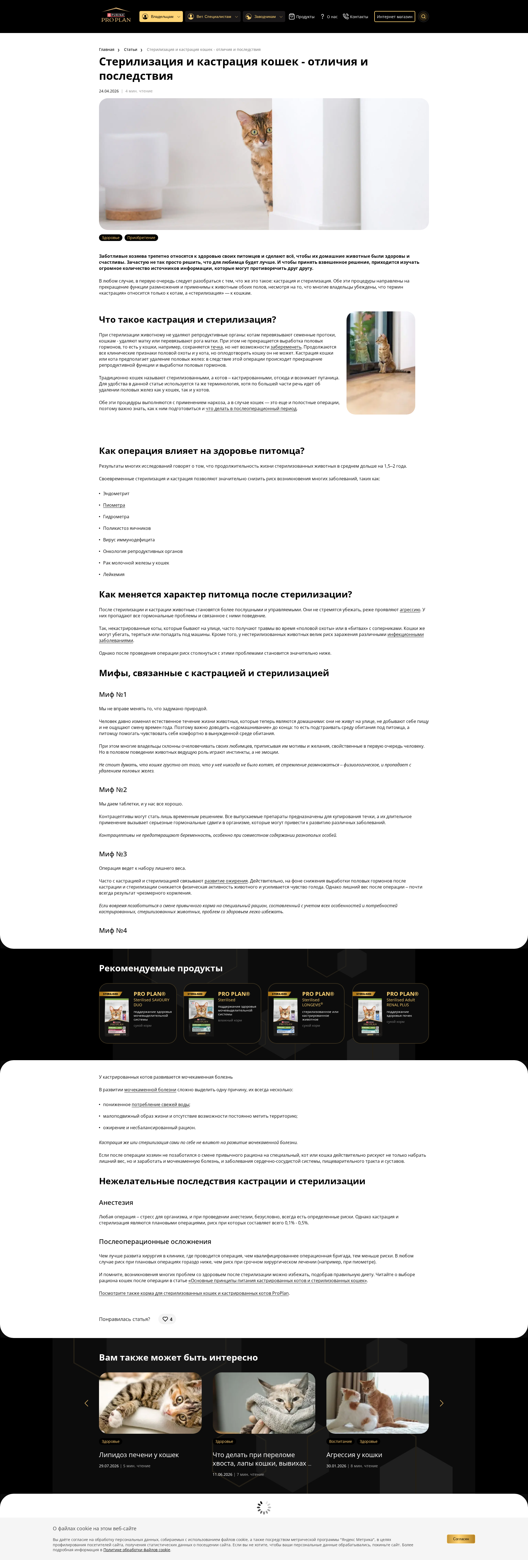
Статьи (130, 49)
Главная (106, 49)
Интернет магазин (395, 16)
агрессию (410, 610)
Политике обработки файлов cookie (136, 1549)
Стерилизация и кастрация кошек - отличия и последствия (204, 49)
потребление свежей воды (160, 1104)
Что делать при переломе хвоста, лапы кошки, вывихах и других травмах (149, 1463)
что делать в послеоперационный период (251, 408)
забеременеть (286, 347)
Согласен (461, 1539)
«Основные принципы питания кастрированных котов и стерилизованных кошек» (277, 1280)
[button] (86, 1403)
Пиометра (114, 505)
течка (217, 347)
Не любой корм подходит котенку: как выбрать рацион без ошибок (372, 1463)
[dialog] (264, 1539)
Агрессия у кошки (240, 1454)
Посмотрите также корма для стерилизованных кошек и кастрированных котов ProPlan (194, 1293)
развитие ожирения (226, 881)
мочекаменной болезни (150, 1090)
